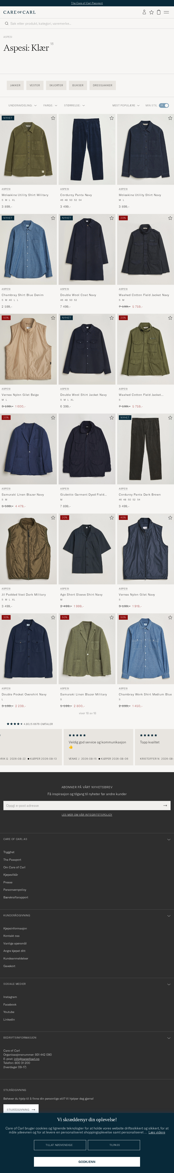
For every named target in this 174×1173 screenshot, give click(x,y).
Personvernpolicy (14, 890)
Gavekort (9, 966)
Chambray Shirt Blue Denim (23, 295)
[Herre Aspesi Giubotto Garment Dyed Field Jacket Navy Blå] (87, 449)
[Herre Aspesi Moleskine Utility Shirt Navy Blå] (145, 149)
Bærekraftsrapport (15, 897)
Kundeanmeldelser (15, 958)
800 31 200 (22, 1063)
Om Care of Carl (14, 867)
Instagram (10, 997)
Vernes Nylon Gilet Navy (137, 594)
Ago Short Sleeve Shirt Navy (81, 594)
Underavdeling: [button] (20, 105)
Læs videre (157, 1132)
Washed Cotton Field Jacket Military (140, 395)
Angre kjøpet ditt (14, 951)
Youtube (8, 1012)
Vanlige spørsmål (15, 943)
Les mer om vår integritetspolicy (87, 815)
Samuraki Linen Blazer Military (83, 694)
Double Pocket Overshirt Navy (24, 694)
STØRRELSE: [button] (72, 105)
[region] (87, 747)
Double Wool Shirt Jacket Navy (83, 395)
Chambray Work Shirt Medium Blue (145, 694)
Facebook (9, 1004)
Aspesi (7, 37)
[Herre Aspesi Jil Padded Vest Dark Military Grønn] (28, 549)
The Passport (12, 860)
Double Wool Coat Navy (78, 295)
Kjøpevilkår (10, 875)
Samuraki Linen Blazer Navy (23, 494)
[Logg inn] (144, 12)
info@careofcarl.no (26, 1059)
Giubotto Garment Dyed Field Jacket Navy (82, 495)
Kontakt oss (11, 936)
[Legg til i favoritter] (52, 119)
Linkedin (9, 1019)
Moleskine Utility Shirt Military (25, 195)
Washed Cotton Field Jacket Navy (144, 295)
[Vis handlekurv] (158, 12)
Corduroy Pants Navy (76, 195)
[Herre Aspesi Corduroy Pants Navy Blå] (87, 149)
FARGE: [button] (48, 105)
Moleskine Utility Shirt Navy (140, 195)
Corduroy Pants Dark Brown (140, 494)
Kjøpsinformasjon (15, 928)
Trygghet (8, 852)
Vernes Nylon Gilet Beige (20, 395)
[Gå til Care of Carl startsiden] (19, 12)
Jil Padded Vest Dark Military (24, 594)
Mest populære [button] (123, 105)
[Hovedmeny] (166, 12)
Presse (7, 882)
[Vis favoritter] (151, 12)
